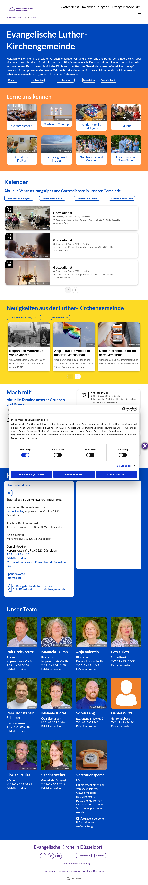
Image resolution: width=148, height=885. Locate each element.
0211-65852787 (20, 727)
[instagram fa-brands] (10, 493)
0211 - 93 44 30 (19, 554)
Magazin (103, 7)
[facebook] (43, 856)
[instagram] (51, 856)
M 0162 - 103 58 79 (19, 784)
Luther (32, 17)
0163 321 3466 (55, 722)
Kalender (88, 7)
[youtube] (59, 856)
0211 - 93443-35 (124, 661)
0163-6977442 (88, 722)
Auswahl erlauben (74, 474)
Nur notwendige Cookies (31, 474)
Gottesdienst (70, 7)
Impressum (14, 577)
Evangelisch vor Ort (126, 7)
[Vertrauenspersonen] (91, 755)
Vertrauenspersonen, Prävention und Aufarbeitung (91, 822)
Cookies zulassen (116, 474)
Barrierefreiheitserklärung (77, 863)
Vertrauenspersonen (89, 808)
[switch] (58, 455)
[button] (138, 12)
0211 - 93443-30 (55, 665)
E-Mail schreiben (17, 558)
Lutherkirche (15, 511)
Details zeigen (124, 465)
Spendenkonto (16, 574)
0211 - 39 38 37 (19, 665)
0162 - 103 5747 (54, 784)
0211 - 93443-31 (89, 665)
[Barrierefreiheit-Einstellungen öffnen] (145, 446)
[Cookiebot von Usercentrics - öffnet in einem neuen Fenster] (124, 409)
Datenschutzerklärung (69, 870)
